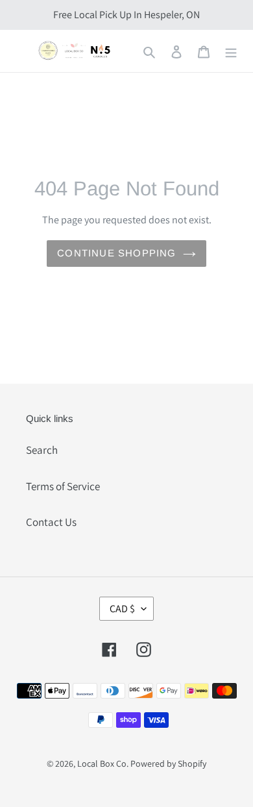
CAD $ (122, 608)
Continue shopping (116, 252)
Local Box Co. (102, 763)
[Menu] (231, 51)
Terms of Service (63, 486)
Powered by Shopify (168, 763)
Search (42, 450)
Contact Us (51, 522)
